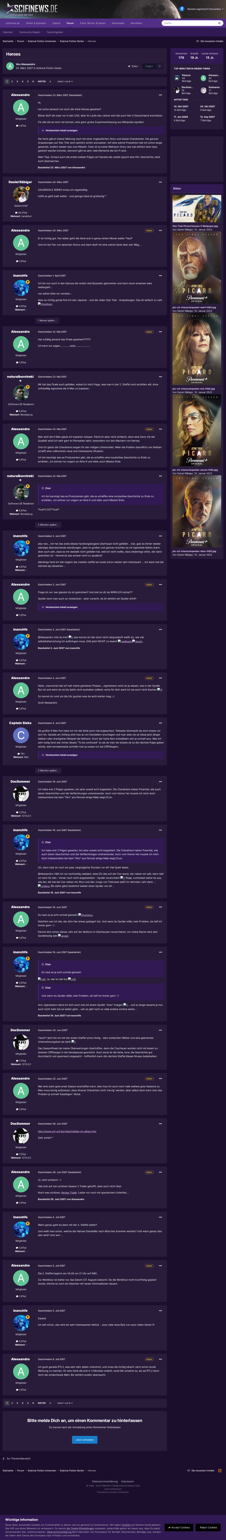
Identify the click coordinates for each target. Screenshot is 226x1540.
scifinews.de (13, 23)
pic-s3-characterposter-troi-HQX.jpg (194, 388)
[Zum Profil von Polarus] (177, 78)
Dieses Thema (204, 23)
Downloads (118, 23)
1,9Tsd (22, 125)
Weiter (42, 81)
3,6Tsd (22, 306)
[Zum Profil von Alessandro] (10, 66)
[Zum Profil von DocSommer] (21, 794)
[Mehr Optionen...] (160, 95)
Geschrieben (53, 95)
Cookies (126, 1524)
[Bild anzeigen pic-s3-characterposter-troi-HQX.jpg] (197, 349)
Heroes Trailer (69, 1192)
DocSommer (20, 781)
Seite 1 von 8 (64, 81)
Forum (70, 23)
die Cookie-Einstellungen (80, 1528)
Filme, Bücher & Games (93, 23)
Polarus (186, 75)
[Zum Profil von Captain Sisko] (21, 735)
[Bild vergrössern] (45, 303)
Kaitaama (214, 87)
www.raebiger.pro (113, 1489)
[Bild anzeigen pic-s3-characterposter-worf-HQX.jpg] (197, 267)
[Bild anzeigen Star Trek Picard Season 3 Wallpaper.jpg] (197, 208)
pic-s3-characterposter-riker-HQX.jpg (194, 551)
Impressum (127, 1481)
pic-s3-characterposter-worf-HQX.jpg (194, 307)
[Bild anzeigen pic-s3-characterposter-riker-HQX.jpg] (197, 511)
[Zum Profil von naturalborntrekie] (21, 393)
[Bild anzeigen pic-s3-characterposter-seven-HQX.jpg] (197, 430)
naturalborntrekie (20, 378)
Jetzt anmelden (85, 1439)
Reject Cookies (208, 1527)
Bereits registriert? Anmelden (205, 9)
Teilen (134, 66)
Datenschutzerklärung (105, 1481)
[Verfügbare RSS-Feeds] (219, 1470)
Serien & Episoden (36, 23)
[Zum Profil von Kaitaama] (203, 90)
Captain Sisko (20, 723)
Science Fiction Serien (49, 68)
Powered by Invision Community (113, 1492)
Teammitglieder (55, 32)
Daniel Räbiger (20, 182)
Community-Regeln (29, 32)
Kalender (8, 32)
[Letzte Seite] (50, 81)
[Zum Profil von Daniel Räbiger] (21, 194)
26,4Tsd (22, 212)
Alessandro (28, 64)
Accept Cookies (180, 1527)
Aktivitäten (136, 23)
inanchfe (20, 275)
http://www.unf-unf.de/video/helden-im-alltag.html (67, 1131)
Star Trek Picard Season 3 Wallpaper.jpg (195, 226)
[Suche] (219, 23)
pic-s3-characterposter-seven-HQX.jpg (195, 469)
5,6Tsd (22, 411)
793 (22, 753)
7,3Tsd (22, 812)
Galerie (56, 23)
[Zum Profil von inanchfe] (21, 288)
